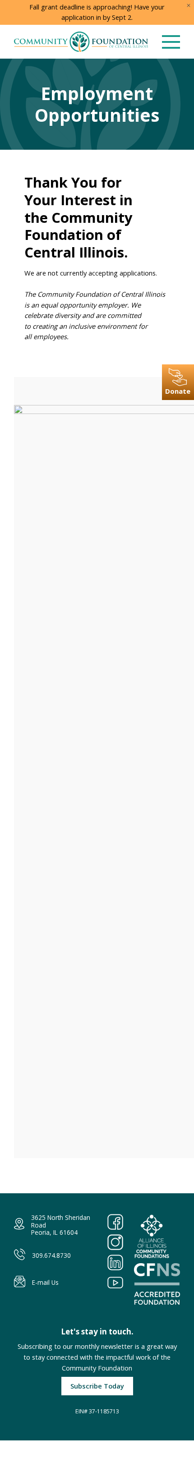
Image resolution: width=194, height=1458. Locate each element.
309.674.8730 (51, 1255)
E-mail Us (45, 1283)
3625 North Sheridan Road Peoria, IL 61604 (60, 1225)
